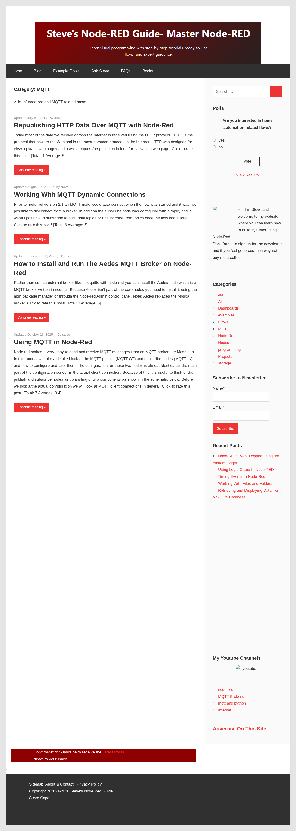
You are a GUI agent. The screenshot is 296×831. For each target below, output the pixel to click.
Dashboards (228, 308)
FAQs (126, 71)
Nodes (223, 342)
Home (17, 71)
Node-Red (226, 336)
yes (222, 140)
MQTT (223, 329)
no (221, 147)
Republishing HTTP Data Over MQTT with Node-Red (94, 125)
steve (58, 118)
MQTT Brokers (231, 696)
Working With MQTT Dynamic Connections (80, 194)
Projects (225, 356)
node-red (225, 689)
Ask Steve (100, 71)
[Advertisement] (247, 578)
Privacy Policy (89, 784)
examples (226, 315)
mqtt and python (232, 703)
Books (147, 71)
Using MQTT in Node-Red (53, 342)
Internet (224, 710)
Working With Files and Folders (245, 483)
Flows (223, 322)
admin (223, 294)
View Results (247, 175)
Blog (37, 71)
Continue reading (30, 170)
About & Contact (59, 784)
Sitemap (36, 784)
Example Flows (66, 71)
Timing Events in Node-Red (241, 476)
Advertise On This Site (239, 729)
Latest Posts (113, 752)
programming (229, 349)
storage (224, 363)
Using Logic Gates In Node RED (246, 469)
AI (220, 301)
